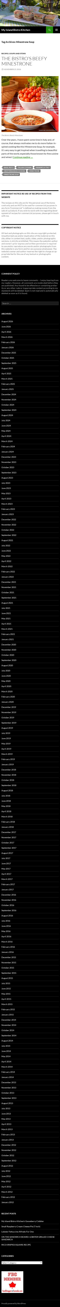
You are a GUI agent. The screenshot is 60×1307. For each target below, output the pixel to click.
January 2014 (7, 1077)
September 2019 (8, 722)
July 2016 (5, 921)
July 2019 (5, 733)
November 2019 (8, 712)
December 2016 (8, 894)
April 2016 (6, 936)
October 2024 (7, 405)
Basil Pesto (9, 167)
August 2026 (7, 321)
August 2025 (7, 368)
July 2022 (5, 545)
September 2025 (8, 363)
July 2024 (5, 420)
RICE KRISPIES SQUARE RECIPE (16, 1244)
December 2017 (8, 832)
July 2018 (5, 795)
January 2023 (7, 514)
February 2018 (8, 822)
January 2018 (7, 827)
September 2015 (8, 973)
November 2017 (8, 837)
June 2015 (6, 988)
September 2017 (8, 848)
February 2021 (8, 634)
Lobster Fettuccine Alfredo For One (17, 1231)
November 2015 (8, 962)
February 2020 (8, 696)
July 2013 (5, 1108)
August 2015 (7, 978)
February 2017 (8, 884)
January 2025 (7, 389)
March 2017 (7, 879)
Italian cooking (25, 167)
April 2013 (6, 1124)
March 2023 (7, 504)
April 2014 (6, 1061)
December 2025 (8, 352)
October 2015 (7, 967)
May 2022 (5, 556)
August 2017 (7, 853)
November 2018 (8, 775)
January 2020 (7, 702)
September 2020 (8, 660)
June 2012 (6, 1176)
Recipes (5, 53)
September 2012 (8, 1160)
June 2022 (6, 550)
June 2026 (6, 326)
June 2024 (6, 425)
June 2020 (6, 676)
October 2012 (7, 1155)
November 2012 (8, 1150)
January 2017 (7, 889)
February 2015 (8, 1009)
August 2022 (7, 540)
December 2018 (8, 769)
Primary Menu (56, 29)
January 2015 (7, 1014)
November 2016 (8, 900)
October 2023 (7, 467)
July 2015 (5, 983)
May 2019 (5, 743)
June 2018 (6, 801)
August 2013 (7, 1103)
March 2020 (7, 691)
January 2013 (7, 1139)
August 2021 (7, 603)
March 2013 (7, 1129)
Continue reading (23, 157)
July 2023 (5, 483)
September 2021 (8, 597)
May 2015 (5, 994)
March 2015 (7, 1004)
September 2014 (8, 1035)
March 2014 (7, 1066)
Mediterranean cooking (14, 171)
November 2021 (8, 587)
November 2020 (8, 650)
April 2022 (6, 561)
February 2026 (8, 342)
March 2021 (7, 629)
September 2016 (8, 910)
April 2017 (6, 874)
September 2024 (8, 410)
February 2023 (8, 509)
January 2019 (7, 764)
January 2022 (7, 577)
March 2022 (7, 566)
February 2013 (8, 1134)
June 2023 (6, 488)
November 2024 (8, 399)
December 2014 (8, 1020)
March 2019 (7, 754)
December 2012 (8, 1145)
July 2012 (5, 1171)
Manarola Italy (43, 167)
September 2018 (8, 785)
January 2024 (7, 451)
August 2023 (7, 477)
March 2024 (7, 441)
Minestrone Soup (11, 174)
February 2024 (8, 446)
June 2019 (6, 738)
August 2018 (7, 790)
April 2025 (6, 373)
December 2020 (8, 644)
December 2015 (8, 957)
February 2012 (8, 1197)
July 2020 (5, 670)
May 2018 (5, 806)
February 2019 (8, 759)
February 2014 (8, 1072)
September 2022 (8, 535)
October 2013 (7, 1093)
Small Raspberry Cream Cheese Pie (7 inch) (20, 1226)
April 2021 (6, 623)
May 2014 (5, 1056)
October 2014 (7, 1030)
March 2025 (7, 378)
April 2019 (6, 749)
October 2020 (7, 655)
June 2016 (6, 926)
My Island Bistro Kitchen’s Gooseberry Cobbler (22, 1221)
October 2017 (7, 842)
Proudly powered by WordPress (13, 1303)
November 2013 (8, 1087)
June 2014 (6, 1051)
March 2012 (7, 1192)
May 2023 (5, 493)
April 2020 (6, 686)
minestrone (34, 171)
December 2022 (8, 519)
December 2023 (8, 457)
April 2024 (6, 436)
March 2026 (7, 337)
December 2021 (8, 582)
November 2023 (8, 462)
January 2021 (7, 639)
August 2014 (7, 1040)
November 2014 (8, 1025)
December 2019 (8, 707)
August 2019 (7, 728)
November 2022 (8, 524)
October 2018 (7, 780)
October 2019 (7, 717)
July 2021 (5, 608)
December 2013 (8, 1082)
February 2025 (8, 384)
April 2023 (6, 498)
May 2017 (5, 868)
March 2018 (7, 816)
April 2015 (6, 999)
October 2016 (7, 905)
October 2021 (7, 592)
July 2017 (5, 858)
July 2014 (5, 1046)
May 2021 (5, 618)
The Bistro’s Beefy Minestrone (24, 61)
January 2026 (7, 347)
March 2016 (7, 941)
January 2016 (7, 952)
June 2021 (6, 613)
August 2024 (7, 415)
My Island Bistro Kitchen (15, 29)
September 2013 (8, 1098)
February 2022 (8, 571)
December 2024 (8, 394)
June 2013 (6, 1113)
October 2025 (7, 358)
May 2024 (5, 431)
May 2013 (5, 1119)
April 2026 (6, 332)
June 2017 (6, 863)
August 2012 (7, 1166)
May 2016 (5, 931)
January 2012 (7, 1202)
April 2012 (6, 1186)
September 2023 (8, 472)
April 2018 (6, 811)
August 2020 (7, 665)
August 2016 (7, 915)
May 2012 (5, 1181)
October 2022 (7, 530)
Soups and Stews (17, 53)
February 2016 (8, 947)
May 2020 (5, 681)
